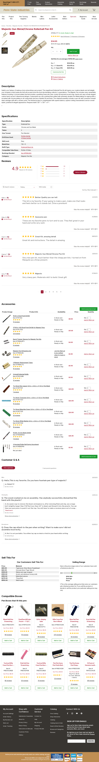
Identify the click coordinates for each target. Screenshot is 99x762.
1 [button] (42, 292)
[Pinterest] (81, 713)
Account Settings (8, 713)
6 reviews (16, 345)
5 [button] (56, 292)
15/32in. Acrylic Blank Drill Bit (22, 433)
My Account (84, 10)
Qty (52, 47)
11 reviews (16, 357)
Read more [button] (9, 510)
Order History (7, 716)
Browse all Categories (57, 729)
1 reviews (16, 392)
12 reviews (16, 380)
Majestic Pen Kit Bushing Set (22, 351)
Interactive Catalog (61, 3)
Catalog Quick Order (56, 723)
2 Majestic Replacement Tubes (23, 362)
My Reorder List (7, 720)
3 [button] (49, 292)
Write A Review (80, 172)
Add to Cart (8, 640)
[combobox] (27, 187)
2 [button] (45, 292)
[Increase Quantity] (61, 51)
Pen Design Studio (83, 3)
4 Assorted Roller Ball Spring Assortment (26, 444)
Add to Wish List (89, 320)
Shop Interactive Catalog (55, 718)
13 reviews (16, 322)
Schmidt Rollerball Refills (21, 374)
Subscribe (91, 741)
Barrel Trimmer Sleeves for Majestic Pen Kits (27, 339)
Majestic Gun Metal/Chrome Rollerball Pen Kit (37, 25)
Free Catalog (38, 3)
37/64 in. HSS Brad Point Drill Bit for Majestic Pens (29, 327)
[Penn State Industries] (16, 10)
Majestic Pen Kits (18, 26)
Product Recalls (39, 728)
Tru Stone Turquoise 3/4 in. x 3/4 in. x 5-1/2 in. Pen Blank (31, 397)
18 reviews (16, 427)
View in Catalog (58, 79)
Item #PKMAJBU (26, 153)
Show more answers (11, 516)
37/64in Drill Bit (26, 138)
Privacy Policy (23, 722)
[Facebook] (67, 713)
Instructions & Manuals (26, 728)
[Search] (70, 10)
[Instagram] (72, 713)
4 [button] (53, 292)
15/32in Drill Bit (25, 136)
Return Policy (23, 725)
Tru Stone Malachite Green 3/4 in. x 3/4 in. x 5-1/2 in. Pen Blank (33, 409)
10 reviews (16, 369)
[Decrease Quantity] (53, 51)
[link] (60, 36)
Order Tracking (7, 726)
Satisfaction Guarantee (26, 716)
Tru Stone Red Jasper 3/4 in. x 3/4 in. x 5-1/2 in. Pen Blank (31, 386)
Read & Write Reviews (57, 726)
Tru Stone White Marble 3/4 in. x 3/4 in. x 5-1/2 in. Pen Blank (32, 421)
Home (3, 26)
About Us (21, 719)
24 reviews (16, 333)
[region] (5, 57)
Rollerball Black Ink (27, 147)
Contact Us (38, 716)
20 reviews (16, 415)
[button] (5, 35)
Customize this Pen (58, 72)
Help (36, 719)
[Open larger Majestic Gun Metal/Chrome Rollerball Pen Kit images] (29, 51)
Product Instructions (48, 3)
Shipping (37, 725)
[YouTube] (76, 713)
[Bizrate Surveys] (60, 759)
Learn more (78, 59)
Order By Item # (72, 3)
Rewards (93, 2)
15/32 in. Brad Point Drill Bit (21, 316)
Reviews (52, 732)
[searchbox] (10, 187)
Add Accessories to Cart (89, 309)
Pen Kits (9, 26)
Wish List (6, 723)
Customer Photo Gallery (24, 733)
